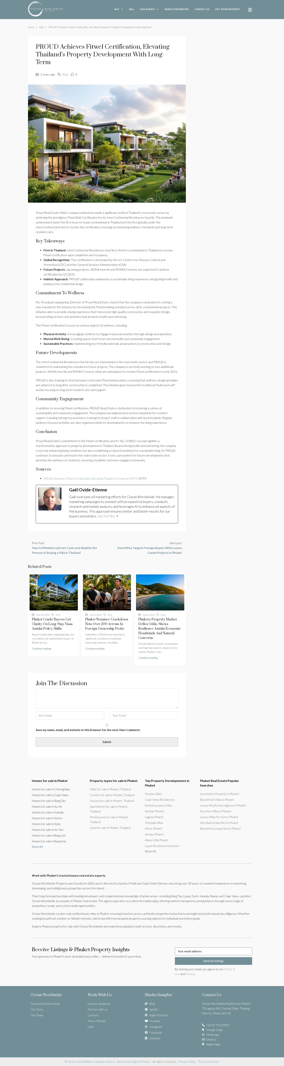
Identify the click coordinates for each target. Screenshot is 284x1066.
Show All (37, 846)
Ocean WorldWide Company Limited (91, 1061)
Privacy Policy (187, 1061)
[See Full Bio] (117, 516)
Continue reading (41, 648)
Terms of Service (208, 1061)
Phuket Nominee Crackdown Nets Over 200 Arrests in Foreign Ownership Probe (106, 624)
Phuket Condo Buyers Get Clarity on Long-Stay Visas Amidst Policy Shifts (52, 624)
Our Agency (147, 9)
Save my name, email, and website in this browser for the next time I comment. (88, 730)
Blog (41, 27)
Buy (117, 9)
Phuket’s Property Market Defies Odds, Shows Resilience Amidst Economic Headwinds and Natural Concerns (159, 628)
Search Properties (176, 9)
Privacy (190, 974)
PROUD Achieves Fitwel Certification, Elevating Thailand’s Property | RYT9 (90, 478)
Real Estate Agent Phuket (133, 1061)
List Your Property (227, 9)
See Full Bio (106, 516)
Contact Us (202, 9)
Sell (131, 9)
